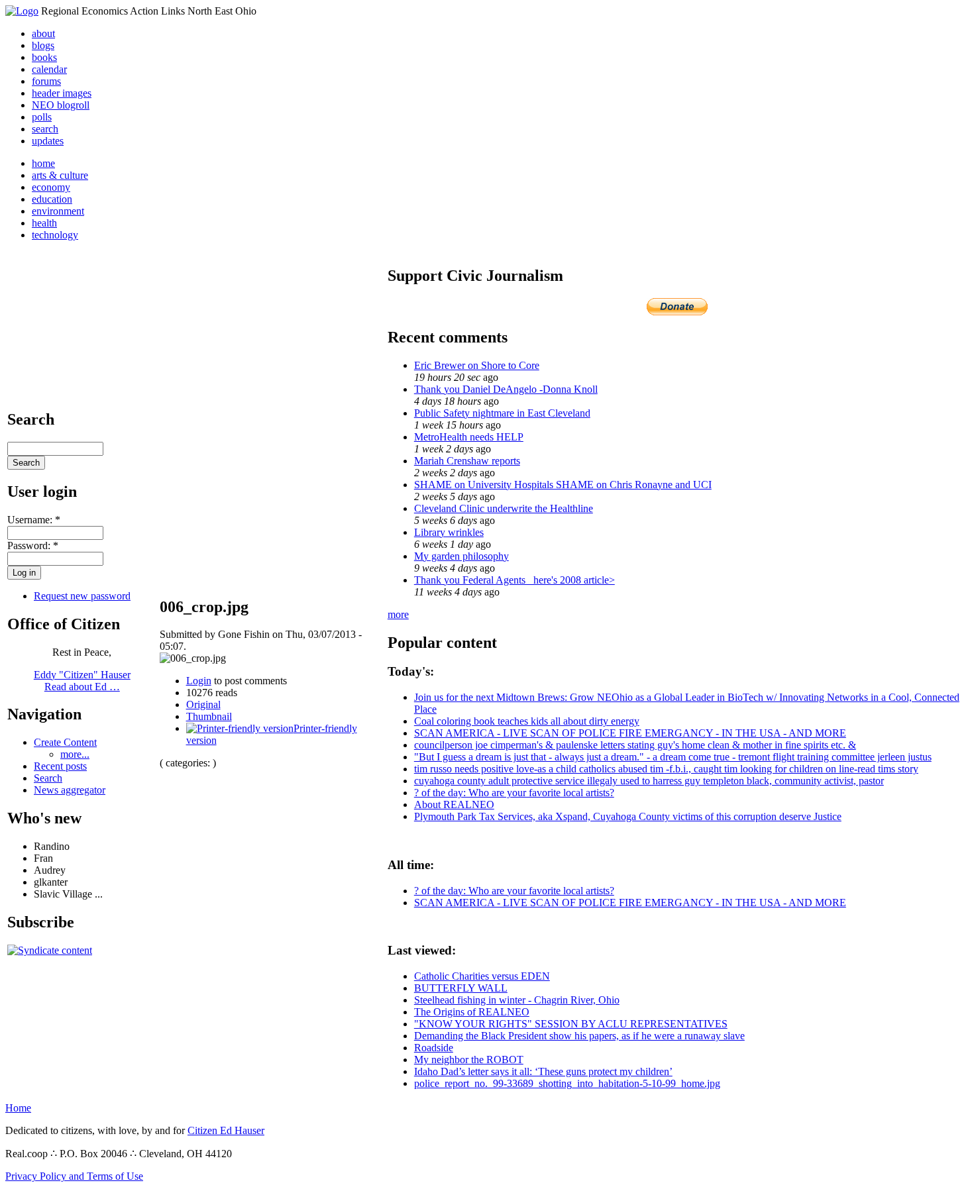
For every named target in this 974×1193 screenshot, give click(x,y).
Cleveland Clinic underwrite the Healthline (503, 508)
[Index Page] (21, 11)
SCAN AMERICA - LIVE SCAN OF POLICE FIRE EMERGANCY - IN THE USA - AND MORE (630, 733)
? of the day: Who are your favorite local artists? (514, 792)
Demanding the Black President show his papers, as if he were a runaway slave (579, 1035)
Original (203, 704)
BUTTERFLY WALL (461, 988)
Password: (32, 545)
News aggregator (69, 790)
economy (51, 187)
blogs (43, 45)
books (44, 57)
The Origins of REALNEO (471, 1011)
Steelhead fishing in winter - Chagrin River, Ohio (517, 1000)
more (398, 614)
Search (48, 778)
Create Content (65, 742)
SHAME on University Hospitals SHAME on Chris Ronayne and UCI (563, 484)
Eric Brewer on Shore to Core (476, 365)
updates (48, 140)
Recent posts (60, 766)
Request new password (82, 595)
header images (61, 93)
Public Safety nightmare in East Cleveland (502, 413)
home (43, 163)
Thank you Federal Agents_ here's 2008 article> (514, 580)
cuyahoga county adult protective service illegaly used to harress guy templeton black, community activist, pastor (649, 780)
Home (18, 1108)
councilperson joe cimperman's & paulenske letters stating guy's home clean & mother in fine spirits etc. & (635, 745)
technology (55, 234)
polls (42, 117)
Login (198, 680)
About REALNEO (454, 804)
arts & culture (60, 175)
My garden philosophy (461, 556)
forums (46, 81)
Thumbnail (209, 716)
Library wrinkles (449, 532)
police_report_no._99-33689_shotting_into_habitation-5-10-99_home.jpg (567, 1083)
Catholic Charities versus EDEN (482, 976)
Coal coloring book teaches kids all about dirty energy (526, 721)
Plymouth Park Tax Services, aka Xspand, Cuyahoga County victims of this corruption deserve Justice (627, 816)
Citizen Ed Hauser (226, 1130)
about (43, 33)
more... (74, 754)
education (52, 199)
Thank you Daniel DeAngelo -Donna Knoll (506, 389)
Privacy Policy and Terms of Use (74, 1176)
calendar (49, 69)
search (45, 128)
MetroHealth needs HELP (468, 436)
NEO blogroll (60, 105)
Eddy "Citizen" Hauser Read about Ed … (82, 680)
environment (58, 211)
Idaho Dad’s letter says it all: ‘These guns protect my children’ (543, 1071)
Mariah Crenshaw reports (467, 460)
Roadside (433, 1047)
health (44, 223)
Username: (33, 519)
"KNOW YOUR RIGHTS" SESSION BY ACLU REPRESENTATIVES (571, 1023)
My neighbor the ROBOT (468, 1059)
